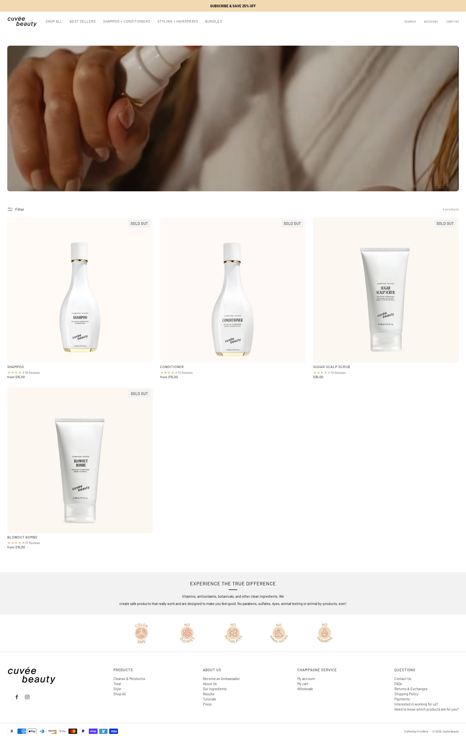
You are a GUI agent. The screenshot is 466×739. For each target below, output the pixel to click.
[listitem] (233, 6)
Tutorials (209, 699)
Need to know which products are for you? (426, 709)
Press (207, 704)
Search (410, 21)
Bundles (213, 21)
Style (117, 689)
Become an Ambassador (221, 678)
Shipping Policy (406, 694)
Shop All (54, 21)
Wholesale (305, 689)
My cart (302, 683)
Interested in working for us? (416, 704)
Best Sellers (83, 21)
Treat (117, 683)
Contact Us (402, 678)
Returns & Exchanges (410, 689)
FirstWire (422, 731)
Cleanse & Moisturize (129, 678)
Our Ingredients (215, 689)
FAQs (398, 683)
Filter (19, 209)
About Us (210, 683)
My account (306, 678)
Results (208, 694)
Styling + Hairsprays (178, 21)
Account (431, 21)
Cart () (452, 21)
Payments (402, 699)
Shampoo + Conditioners (126, 21)
